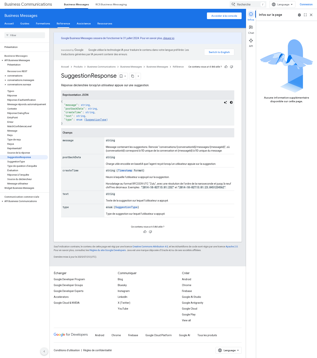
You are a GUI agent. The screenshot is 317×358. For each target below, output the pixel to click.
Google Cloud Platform (158, 335)
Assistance (84, 23)
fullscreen (305, 15)
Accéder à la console (224, 15)
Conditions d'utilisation (67, 350)
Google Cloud (189, 308)
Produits (78, 66)
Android (186, 279)
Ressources (104, 23)
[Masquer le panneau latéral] (44, 351)
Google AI (184, 335)
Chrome (186, 285)
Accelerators (61, 296)
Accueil (9, 23)
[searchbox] (24, 35)
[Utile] (226, 67)
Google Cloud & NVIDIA (67, 302)
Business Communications (28, 4)
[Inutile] (231, 67)
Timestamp (125, 170)
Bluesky (122, 285)
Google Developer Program (69, 279)
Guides (24, 23)
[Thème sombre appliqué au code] (231, 102)
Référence (63, 23)
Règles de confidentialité (97, 350)
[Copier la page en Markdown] (132, 76)
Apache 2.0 (232, 246)
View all (186, 320)
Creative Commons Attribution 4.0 (150, 246)
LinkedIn (122, 296)
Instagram (124, 291)
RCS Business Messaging (111, 4)
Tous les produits (207, 335)
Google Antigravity (192, 302)
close (311, 15)
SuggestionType (95, 119)
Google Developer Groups (68, 285)
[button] (24, 60)
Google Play (189, 314)
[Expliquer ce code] (225, 102)
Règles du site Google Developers (108, 250)
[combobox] (248, 4)
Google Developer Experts (68, 291)
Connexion (306, 4)
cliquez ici (168, 38)
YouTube (123, 308)
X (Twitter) (124, 302)
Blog (120, 279)
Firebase (187, 291)
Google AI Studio (191, 296)
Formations (43, 23)
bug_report (299, 15)
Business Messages (76, 4)
